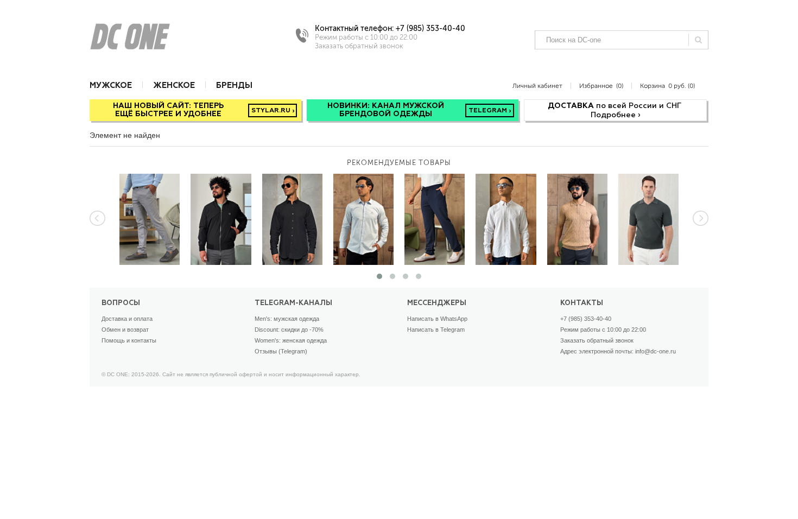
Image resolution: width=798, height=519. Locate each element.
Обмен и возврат (125, 329)
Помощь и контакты (129, 340)
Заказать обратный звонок (597, 340)
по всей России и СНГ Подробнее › (615, 110)
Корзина (667, 85)
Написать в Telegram (436, 329)
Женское (174, 85)
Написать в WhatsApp (437, 318)
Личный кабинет (537, 85)
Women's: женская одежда (291, 340)
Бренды (234, 85)
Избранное (601, 85)
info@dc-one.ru (655, 351)
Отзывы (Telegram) (281, 351)
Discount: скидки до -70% (289, 329)
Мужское (111, 85)
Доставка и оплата (127, 318)
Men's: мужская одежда (287, 318)
